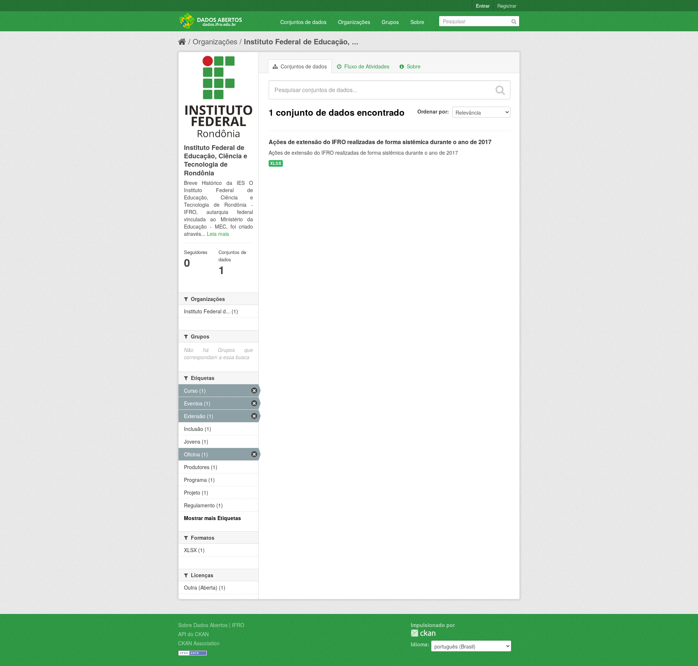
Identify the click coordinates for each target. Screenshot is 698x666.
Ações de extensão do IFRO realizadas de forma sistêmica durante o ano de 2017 (380, 142)
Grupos (390, 21)
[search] (500, 89)
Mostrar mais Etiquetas (212, 518)
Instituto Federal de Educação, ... (301, 41)
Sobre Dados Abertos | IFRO (211, 625)
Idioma (419, 644)
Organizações (354, 21)
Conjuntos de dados (303, 21)
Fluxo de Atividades (366, 66)
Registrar (506, 5)
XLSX (275, 163)
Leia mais (218, 233)
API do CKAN (193, 634)
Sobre (417, 21)
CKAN (423, 633)
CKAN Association (199, 643)
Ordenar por (432, 111)
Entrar (483, 5)
